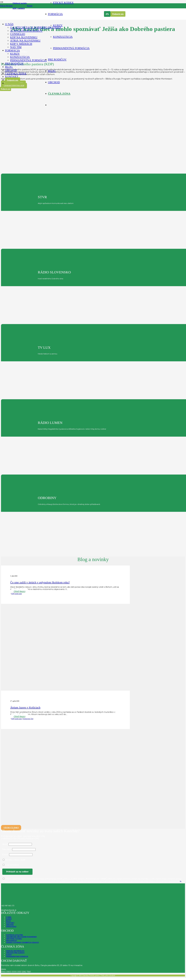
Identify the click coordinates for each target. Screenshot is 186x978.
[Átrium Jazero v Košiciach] (66, 825)
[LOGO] (21, 28)
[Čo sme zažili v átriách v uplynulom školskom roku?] (66, 689)
